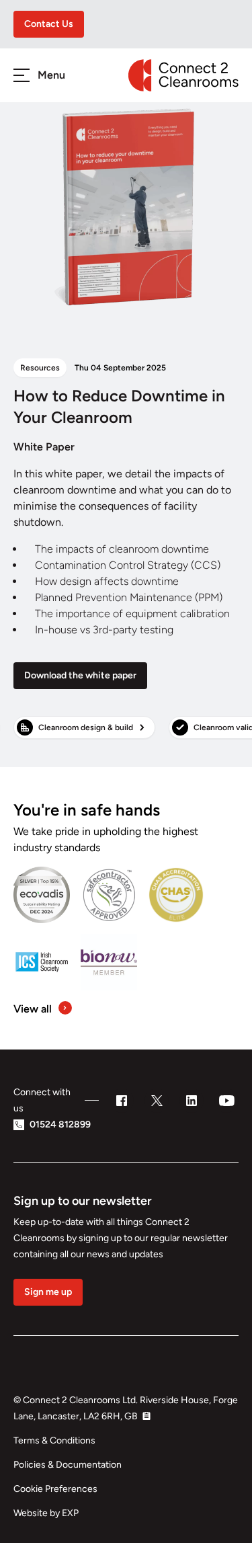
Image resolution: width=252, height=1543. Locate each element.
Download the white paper (80, 675)
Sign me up (48, 1292)
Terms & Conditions (54, 1440)
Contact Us (48, 24)
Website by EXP (46, 1513)
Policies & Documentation (67, 1464)
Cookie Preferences (55, 1489)
